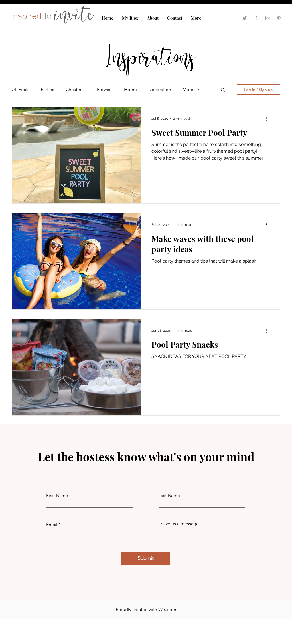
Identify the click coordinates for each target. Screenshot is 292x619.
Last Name (169, 495)
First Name (57, 495)
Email (51, 524)
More (187, 89)
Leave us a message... (180, 523)
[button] (223, 90)
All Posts (20, 89)
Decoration (159, 89)
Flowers (105, 89)
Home (130, 89)
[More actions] (268, 118)
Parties (47, 89)
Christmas (76, 89)
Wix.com (167, 609)
